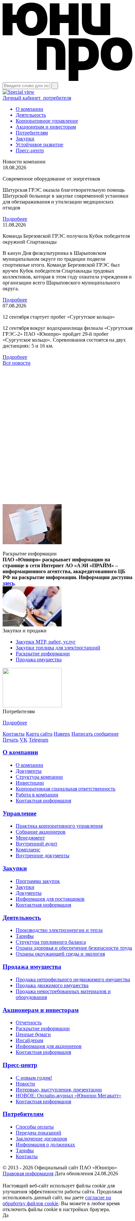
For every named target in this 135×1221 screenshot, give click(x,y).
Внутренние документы (42, 855)
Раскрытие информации (43, 653)
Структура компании (39, 777)
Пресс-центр (20, 1065)
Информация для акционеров (49, 1046)
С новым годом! (34, 1078)
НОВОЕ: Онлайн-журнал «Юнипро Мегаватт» (68, 1095)
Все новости (16, 363)
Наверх (62, 734)
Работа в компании (37, 794)
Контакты (14, 734)
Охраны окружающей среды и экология (60, 954)
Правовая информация (28, 1173)
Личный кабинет (37, 98)
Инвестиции (30, 783)
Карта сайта (39, 734)
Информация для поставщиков (50, 899)
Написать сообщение (95, 734)
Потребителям (23, 1114)
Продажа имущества (39, 659)
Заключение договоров (41, 1138)
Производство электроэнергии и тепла (59, 930)
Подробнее (15, 219)
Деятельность (22, 917)
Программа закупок (38, 881)
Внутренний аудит (36, 843)
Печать (10, 740)
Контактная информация (43, 800)
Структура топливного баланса (51, 942)
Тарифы (25, 936)
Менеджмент (30, 838)
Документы (29, 771)
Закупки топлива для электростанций (58, 647)
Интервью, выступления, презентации (59, 1089)
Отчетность (29, 1022)
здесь (8, 583)
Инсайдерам (29, 1040)
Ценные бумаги (33, 1034)
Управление (19, 813)
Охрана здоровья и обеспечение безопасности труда (74, 948)
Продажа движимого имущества (52, 985)
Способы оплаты (35, 1127)
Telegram (38, 740)
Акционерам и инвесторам (41, 1010)
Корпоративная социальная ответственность (65, 789)
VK (24, 740)
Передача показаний (38, 1133)
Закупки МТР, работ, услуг (46, 642)
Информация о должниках (45, 1144)
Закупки (15, 868)
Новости (25, 1084)
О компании (20, 752)
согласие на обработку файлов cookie (57, 1200)
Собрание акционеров (41, 832)
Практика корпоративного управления (59, 826)
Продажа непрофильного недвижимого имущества (73, 979)
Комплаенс (28, 849)
